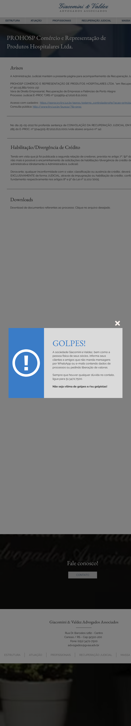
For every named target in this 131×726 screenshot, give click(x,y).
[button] (117, 323)
